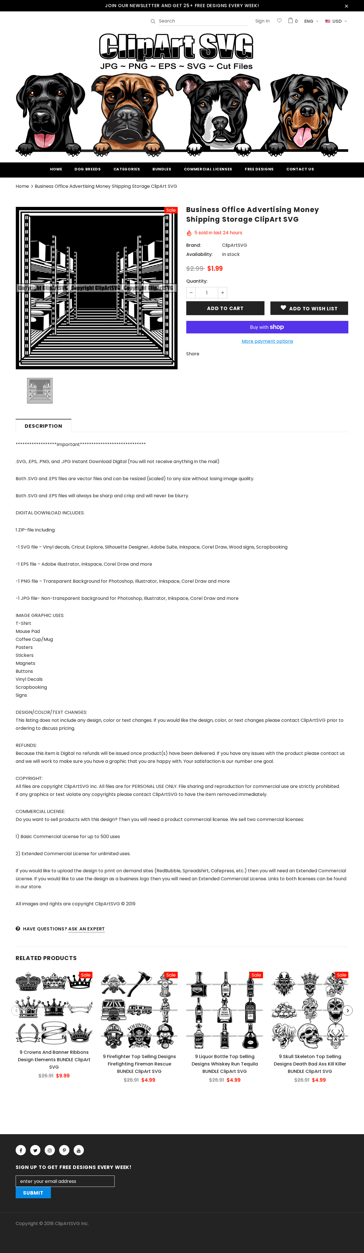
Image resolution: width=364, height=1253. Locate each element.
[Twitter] (35, 1150)
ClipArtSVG (234, 245)
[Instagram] (50, 1150)
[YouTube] (79, 1150)
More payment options (267, 341)
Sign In (262, 21)
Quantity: (197, 281)
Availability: (199, 254)
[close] (346, 6)
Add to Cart (54, 1012)
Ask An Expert (86, 929)
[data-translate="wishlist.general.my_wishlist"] (279, 21)
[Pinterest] (64, 1150)
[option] (97, 288)
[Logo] (182, 94)
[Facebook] (21, 1150)
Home (22, 186)
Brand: (193, 245)
